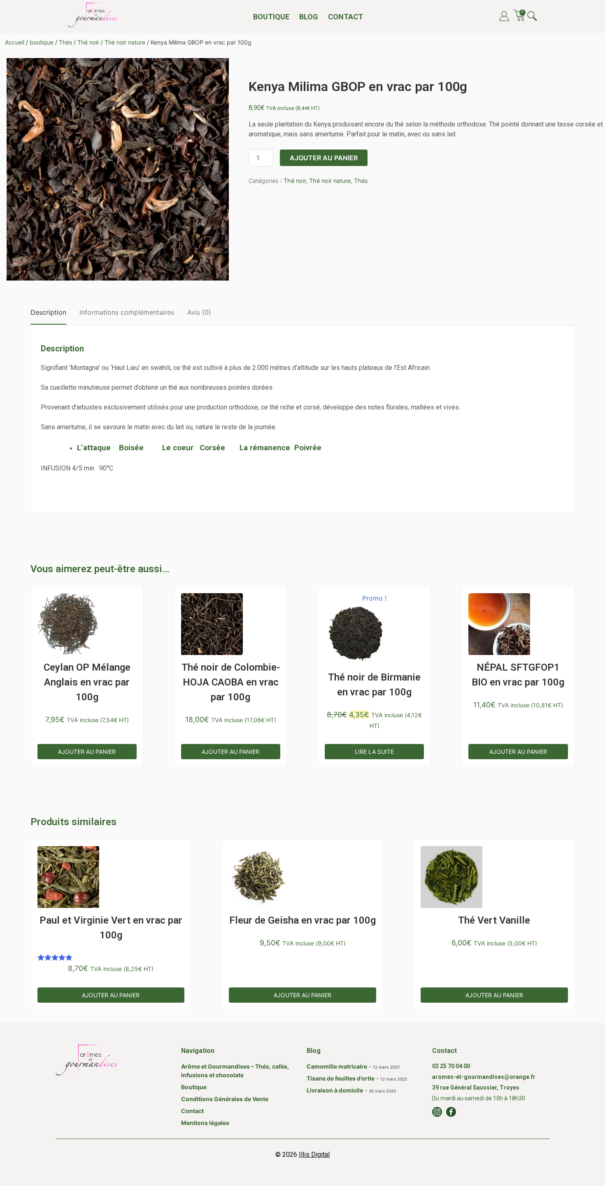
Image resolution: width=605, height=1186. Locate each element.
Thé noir (88, 42)
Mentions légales (205, 1122)
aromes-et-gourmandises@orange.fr (483, 1077)
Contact (345, 16)
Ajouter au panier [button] (87, 751)
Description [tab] (48, 312)
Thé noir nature (125, 42)
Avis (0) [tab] (199, 312)
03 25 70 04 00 (451, 1066)
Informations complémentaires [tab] (126, 312)
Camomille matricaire (337, 1066)
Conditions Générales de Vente (224, 1098)
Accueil (14, 42)
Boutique (271, 16)
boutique (42, 42)
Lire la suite (374, 751)
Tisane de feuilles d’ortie (341, 1078)
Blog (308, 16)
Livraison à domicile (335, 1090)
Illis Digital (314, 1154)
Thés (65, 42)
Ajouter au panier (324, 158)
